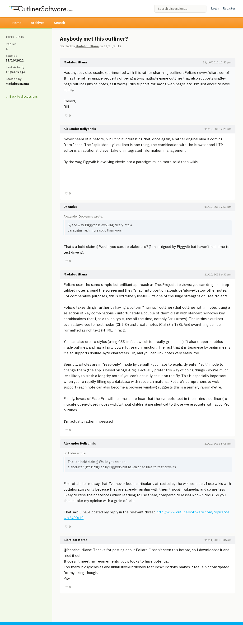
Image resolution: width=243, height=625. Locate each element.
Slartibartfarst (75, 540)
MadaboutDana (87, 46)
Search (59, 23)
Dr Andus (70, 207)
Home (16, 23)
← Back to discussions (22, 97)
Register (229, 8)
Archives (37, 23)
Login (215, 8)
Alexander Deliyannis (80, 129)
